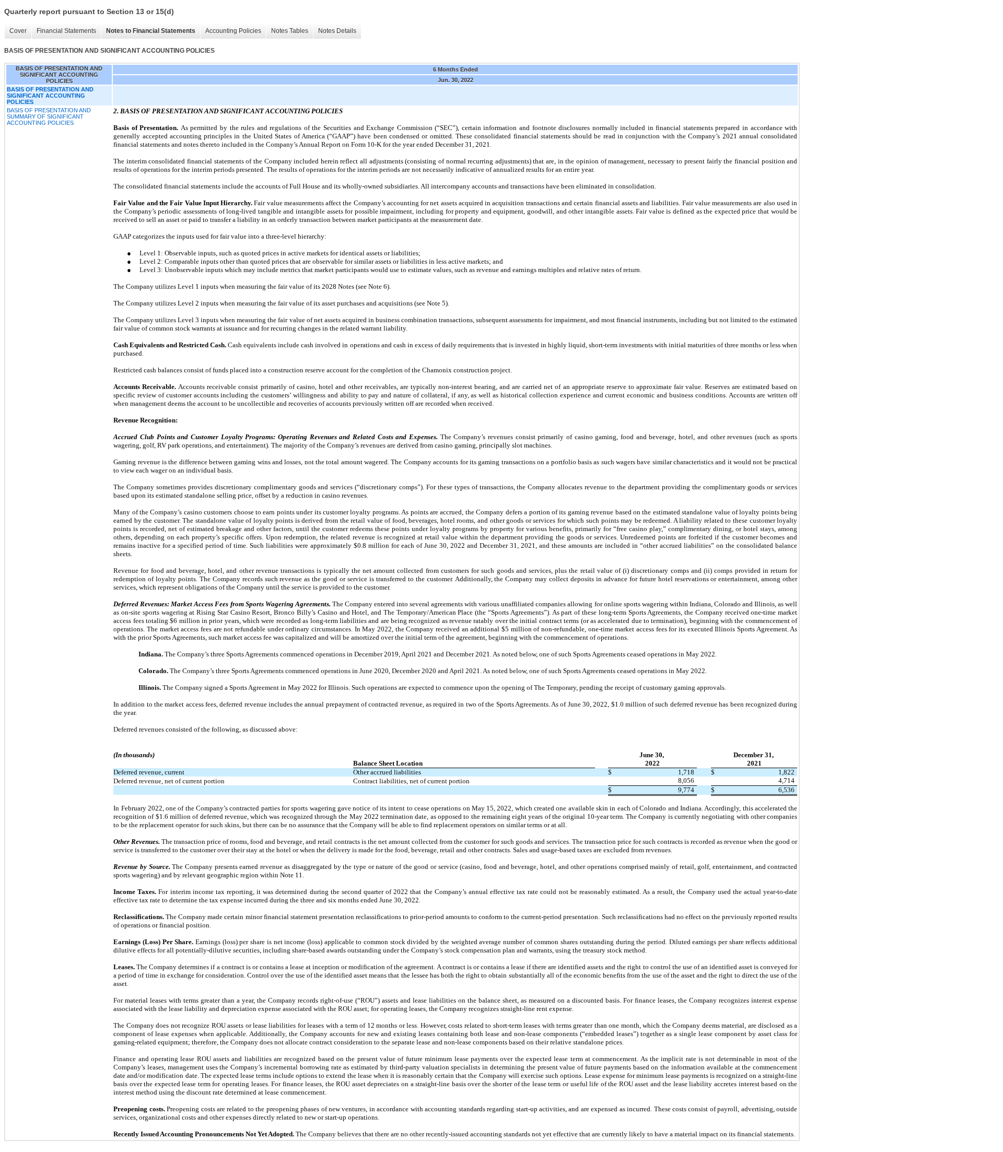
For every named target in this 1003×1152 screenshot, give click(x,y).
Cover (18, 30)
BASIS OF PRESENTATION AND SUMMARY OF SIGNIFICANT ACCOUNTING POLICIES (49, 116)
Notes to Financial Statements (150, 30)
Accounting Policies (233, 30)
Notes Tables (289, 30)
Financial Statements (66, 30)
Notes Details (337, 30)
